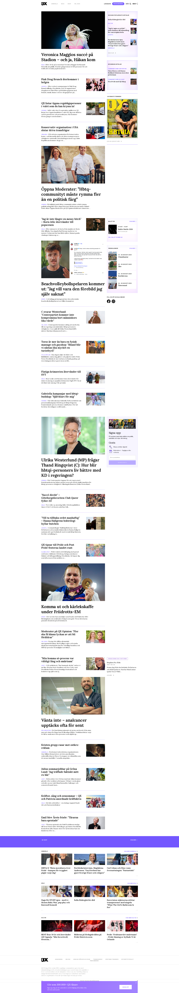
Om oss (67, 959)
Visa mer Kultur (131, 918)
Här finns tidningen (111, 959)
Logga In (107, 4)
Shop (69, 3)
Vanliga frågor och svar (81, 959)
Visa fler (111, 53)
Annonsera (58, 959)
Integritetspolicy (127, 959)
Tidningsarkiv (97, 959)
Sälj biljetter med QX (115, 237)
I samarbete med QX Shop (116, 79)
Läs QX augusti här (113, 141)
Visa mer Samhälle (130, 851)
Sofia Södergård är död (116, 19)
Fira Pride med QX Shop (117, 81)
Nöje (62, 3)
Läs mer (109, 675)
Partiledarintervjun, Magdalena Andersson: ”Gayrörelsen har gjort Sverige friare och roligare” (118, 43)
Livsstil (110, 34)
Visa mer (132, 221)
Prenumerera (118, 4)
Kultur (110, 23)
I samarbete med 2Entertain (117, 68)
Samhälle (54, 3)
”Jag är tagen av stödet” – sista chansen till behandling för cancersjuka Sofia (118, 30)
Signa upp (125, 987)
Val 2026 (77, 3)
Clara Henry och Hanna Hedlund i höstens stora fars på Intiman (118, 73)
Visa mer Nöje (131, 883)
